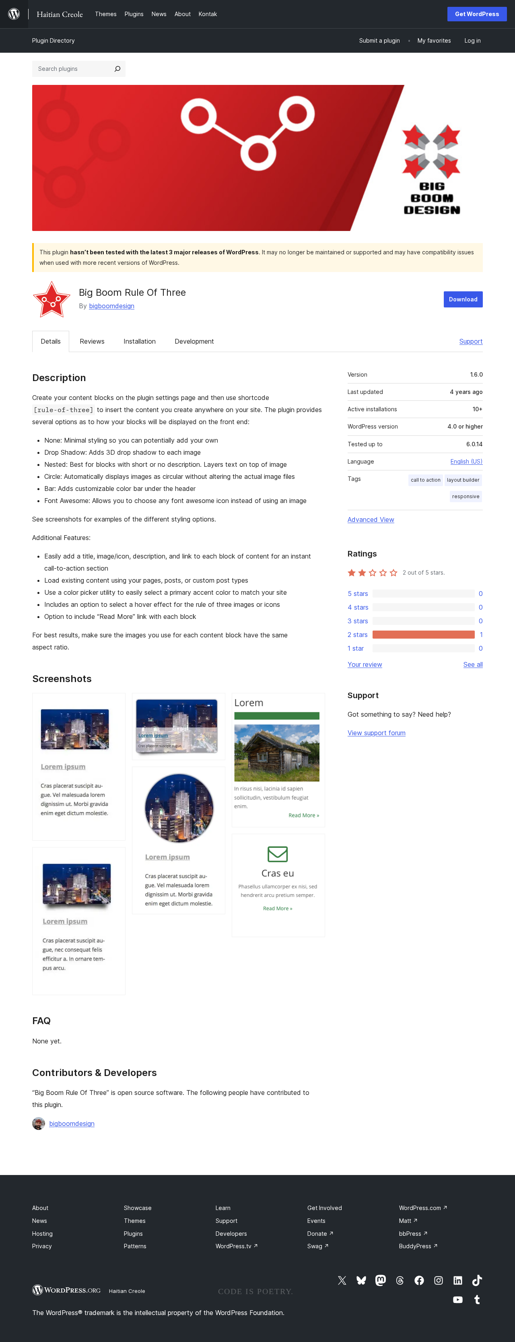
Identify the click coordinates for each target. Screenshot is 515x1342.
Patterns (135, 1246)
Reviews (92, 341)
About (40, 1207)
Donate (320, 1233)
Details (51, 341)
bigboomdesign (111, 306)
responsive (466, 496)
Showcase (138, 1207)
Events (316, 1220)
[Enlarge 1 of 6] (115, 704)
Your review (365, 664)
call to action (426, 480)
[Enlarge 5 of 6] (314, 704)
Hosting (42, 1233)
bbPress (413, 1233)
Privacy (42, 1246)
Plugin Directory (53, 40)
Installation (140, 341)
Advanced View (371, 519)
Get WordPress (477, 13)
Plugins (133, 1233)
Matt (408, 1220)
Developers (231, 1233)
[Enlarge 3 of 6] (214, 704)
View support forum (377, 733)
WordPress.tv (237, 1246)
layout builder (463, 480)
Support (471, 341)
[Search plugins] (117, 69)
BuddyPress (418, 1246)
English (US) (467, 461)
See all (473, 664)
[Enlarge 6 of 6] (314, 845)
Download (463, 299)
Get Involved (324, 1207)
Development (194, 341)
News (39, 1220)
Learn (223, 1207)
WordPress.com (423, 1207)
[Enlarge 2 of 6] (115, 858)
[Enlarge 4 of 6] (214, 777)
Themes (135, 1220)
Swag (318, 1246)
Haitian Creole (127, 1291)
